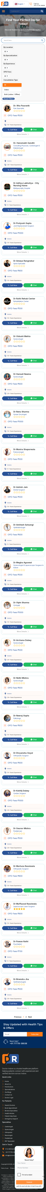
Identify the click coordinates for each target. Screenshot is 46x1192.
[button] (43, 1147)
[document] (23, 596)
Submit (29, 1182)
